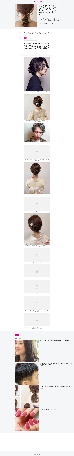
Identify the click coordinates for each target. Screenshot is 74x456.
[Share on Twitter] (20, 35)
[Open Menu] (32, 1)
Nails (40, 410)
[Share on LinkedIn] (20, 37)
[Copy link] (20, 39)
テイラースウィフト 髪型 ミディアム (30, 39)
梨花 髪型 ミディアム (28, 38)
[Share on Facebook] (20, 32)
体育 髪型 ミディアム (28, 37)
